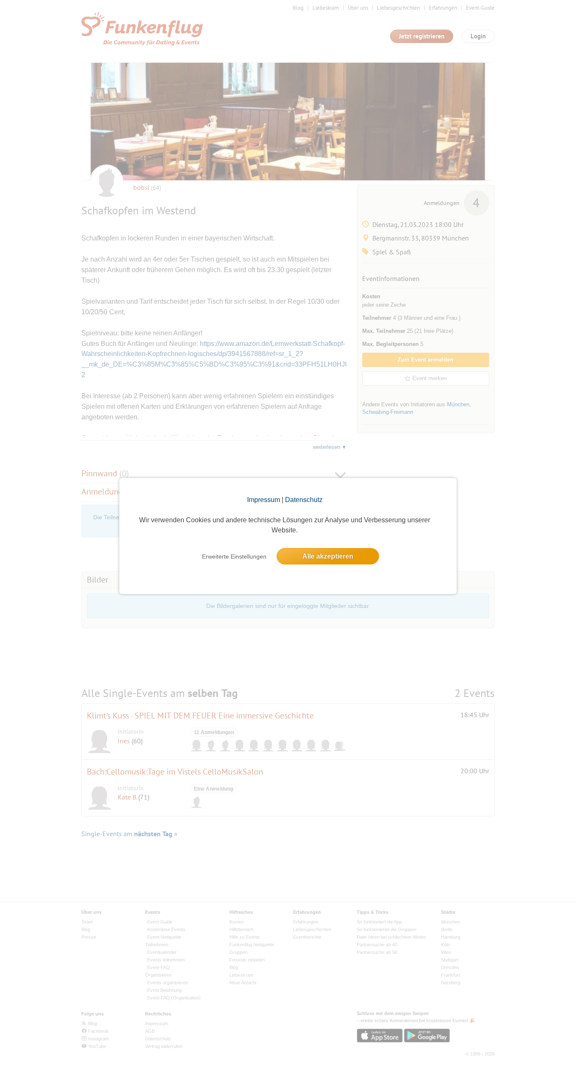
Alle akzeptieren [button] (327, 556)
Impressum (263, 499)
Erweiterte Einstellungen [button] (234, 556)
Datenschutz (304, 499)
